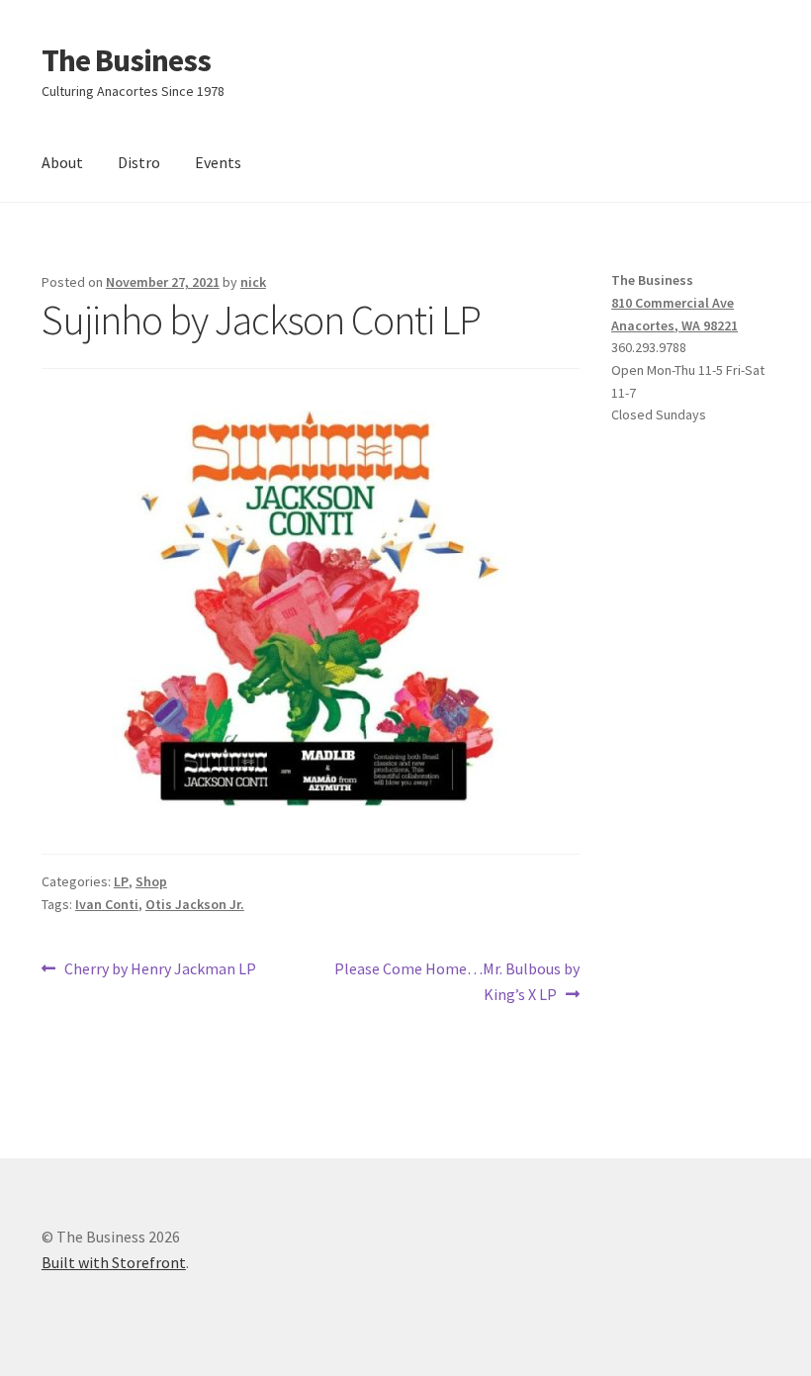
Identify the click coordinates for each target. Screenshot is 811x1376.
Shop (151, 881)
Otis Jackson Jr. (194, 904)
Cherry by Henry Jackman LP (159, 970)
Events (218, 162)
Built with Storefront (114, 1262)
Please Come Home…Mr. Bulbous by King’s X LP (456, 981)
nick (253, 282)
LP (121, 881)
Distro (139, 162)
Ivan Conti (106, 904)
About (62, 162)
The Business (126, 60)
